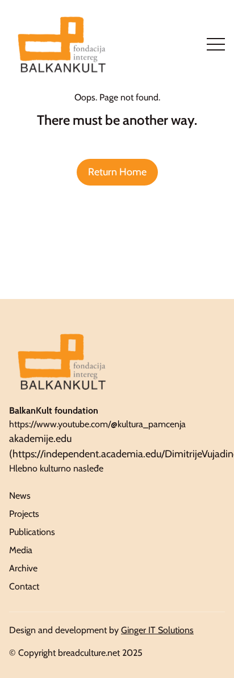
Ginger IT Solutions (157, 630)
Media (20, 550)
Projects (24, 513)
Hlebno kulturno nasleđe (56, 468)
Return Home (117, 172)
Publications (32, 532)
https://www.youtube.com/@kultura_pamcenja (97, 424)
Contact (24, 586)
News (20, 495)
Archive (23, 568)
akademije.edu (40, 438)
